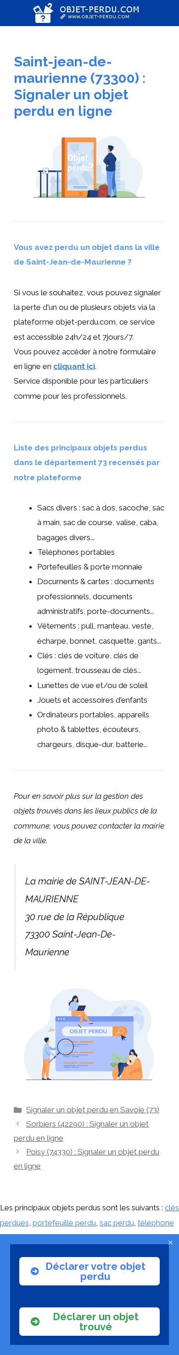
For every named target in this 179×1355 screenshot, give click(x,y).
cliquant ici (74, 366)
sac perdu (117, 1222)
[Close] (170, 1243)
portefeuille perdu (64, 1222)
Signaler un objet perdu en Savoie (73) (92, 1109)
